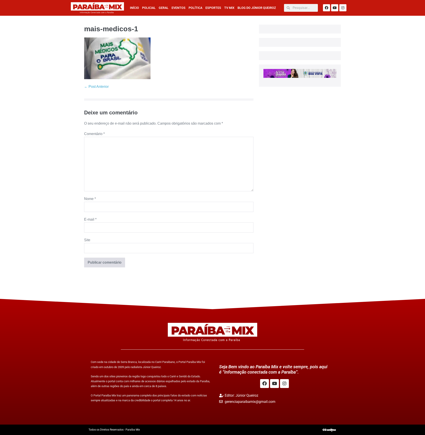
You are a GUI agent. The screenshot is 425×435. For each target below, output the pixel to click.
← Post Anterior (96, 86)
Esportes (213, 8)
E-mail (90, 219)
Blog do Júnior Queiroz (257, 8)
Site (87, 240)
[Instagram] (342, 7)
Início (134, 8)
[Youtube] (334, 7)
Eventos (178, 8)
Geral (163, 8)
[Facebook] (326, 7)
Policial (149, 8)
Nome (90, 199)
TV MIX (229, 8)
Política (195, 8)
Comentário (94, 134)
